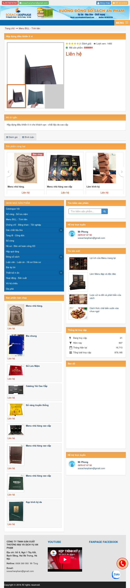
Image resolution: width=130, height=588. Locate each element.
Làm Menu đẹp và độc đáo (103, 273)
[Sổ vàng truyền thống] (16, 410)
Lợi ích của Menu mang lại (103, 258)
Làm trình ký (93, 186)
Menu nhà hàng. (16, 186)
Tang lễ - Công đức (15, 235)
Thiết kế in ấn (12, 272)
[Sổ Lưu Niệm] (16, 370)
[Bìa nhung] (16, 345)
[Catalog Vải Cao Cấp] (16, 390)
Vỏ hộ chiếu (12, 283)
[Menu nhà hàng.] (26, 168)
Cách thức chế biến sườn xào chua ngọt (104, 309)
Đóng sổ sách (12, 256)
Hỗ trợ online (121, 2)
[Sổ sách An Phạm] (65, 12)
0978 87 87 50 (85, 234)
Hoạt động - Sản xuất (16, 277)
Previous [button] (9, 172)
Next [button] (121, 172)
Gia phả (10, 288)
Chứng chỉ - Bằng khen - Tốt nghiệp (23, 224)
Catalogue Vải (13, 208)
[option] (35, 78)
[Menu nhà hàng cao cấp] (65, 168)
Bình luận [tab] (29, 137)
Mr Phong (83, 231)
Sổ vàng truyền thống (37, 405)
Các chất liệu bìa (14, 230)
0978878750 (10, 2)
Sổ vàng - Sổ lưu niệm (17, 214)
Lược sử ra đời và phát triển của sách (105, 296)
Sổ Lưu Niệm (33, 365)
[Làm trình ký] (104, 168)
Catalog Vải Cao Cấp (36, 386)
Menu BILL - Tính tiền (16, 219)
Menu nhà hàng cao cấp (59, 186)
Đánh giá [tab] (12, 137)
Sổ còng (10, 240)
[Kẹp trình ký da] (16, 511)
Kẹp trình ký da (34, 502)
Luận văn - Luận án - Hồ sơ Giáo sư (23, 262)
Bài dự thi (10, 267)
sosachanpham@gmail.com (34, 2)
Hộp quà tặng (12, 251)
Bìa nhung (31, 335)
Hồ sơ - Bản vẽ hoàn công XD (20, 246)
